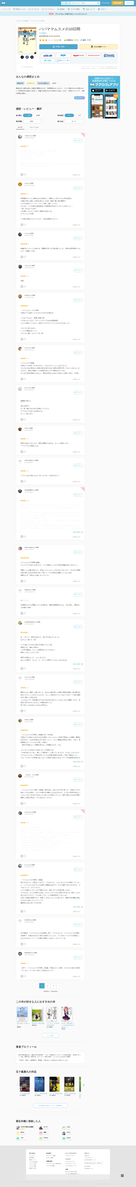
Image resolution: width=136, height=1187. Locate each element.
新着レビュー (32, 1159)
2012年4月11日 (29, 867)
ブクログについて (70, 1155)
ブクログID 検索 (50, 1165)
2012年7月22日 (29, 777)
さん (28, 135)
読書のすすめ (32, 1168)
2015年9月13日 (29, 350)
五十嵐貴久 (43, 33)
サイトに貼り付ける (27, 66)
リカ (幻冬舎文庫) (25, 1093)
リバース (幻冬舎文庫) (56, 1093)
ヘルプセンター (88, 1157)
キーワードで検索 (51, 1155)
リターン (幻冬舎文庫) (41, 1093)
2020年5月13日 (29, 267)
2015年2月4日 (29, 430)
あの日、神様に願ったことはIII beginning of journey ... (68, 1025)
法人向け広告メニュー (90, 1159)
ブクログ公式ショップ (71, 1165)
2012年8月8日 (29, 722)
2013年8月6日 (29, 462)
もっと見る (78, 98)
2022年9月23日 (29, 235)
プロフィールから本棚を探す (53, 1163)
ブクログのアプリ (70, 1161)
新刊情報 (31, 1157)
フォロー (78, 140)
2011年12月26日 (29, 955)
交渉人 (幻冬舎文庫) (70, 1093)
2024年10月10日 (29, 138)
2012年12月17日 (29, 592)
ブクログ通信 (32, 1166)
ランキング (32, 1155)
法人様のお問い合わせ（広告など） (93, 1163)
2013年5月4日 (29, 492)
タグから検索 (49, 1157)
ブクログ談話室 (33, 1162)
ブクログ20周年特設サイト (72, 1173)
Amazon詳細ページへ (100, 46)
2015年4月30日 (29, 390)
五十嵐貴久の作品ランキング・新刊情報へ (50, 1105)
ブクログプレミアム (70, 1163)
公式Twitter (87, 1166)
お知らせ (86, 1155)
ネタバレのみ (34, 127)
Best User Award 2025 (71, 1171)
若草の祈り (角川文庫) (38, 1023)
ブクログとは (105, 3)
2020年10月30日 (29, 185)
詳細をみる (76, 175)
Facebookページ (88, 1168)
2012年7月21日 (29, 814)
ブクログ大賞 (32, 1164)
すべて (20, 127)
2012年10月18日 (29, 679)
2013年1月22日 (29, 549)
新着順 (38, 115)
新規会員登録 (117, 3)
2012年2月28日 (29, 922)
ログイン (129, 3)
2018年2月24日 (29, 297)
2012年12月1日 (29, 624)
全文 (79, 115)
